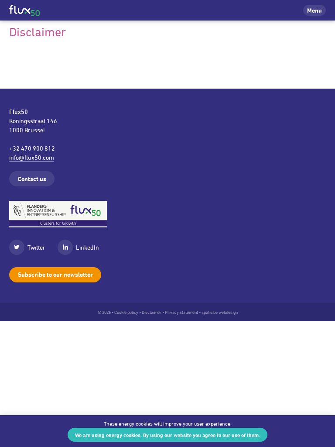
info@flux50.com (31, 157)
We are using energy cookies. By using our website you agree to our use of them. (167, 435)
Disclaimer (151, 312)
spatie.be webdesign (220, 312)
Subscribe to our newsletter (55, 274)
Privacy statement (181, 312)
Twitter (36, 247)
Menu (314, 10)
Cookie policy (126, 312)
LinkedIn (87, 247)
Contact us (32, 178)
